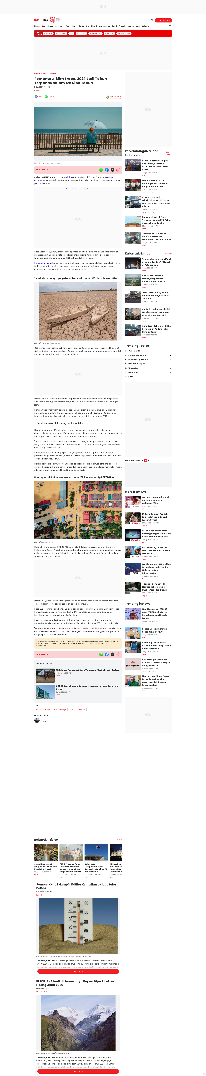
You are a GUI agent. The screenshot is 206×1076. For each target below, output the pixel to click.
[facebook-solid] (107, 170)
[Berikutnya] (122, 839)
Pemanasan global (43, 263)
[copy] (118, 170)
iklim (69, 177)
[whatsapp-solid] (101, 170)
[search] (152, 20)
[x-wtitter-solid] (112, 170)
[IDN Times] (47, 20)
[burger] (170, 24)
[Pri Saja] (37, 720)
